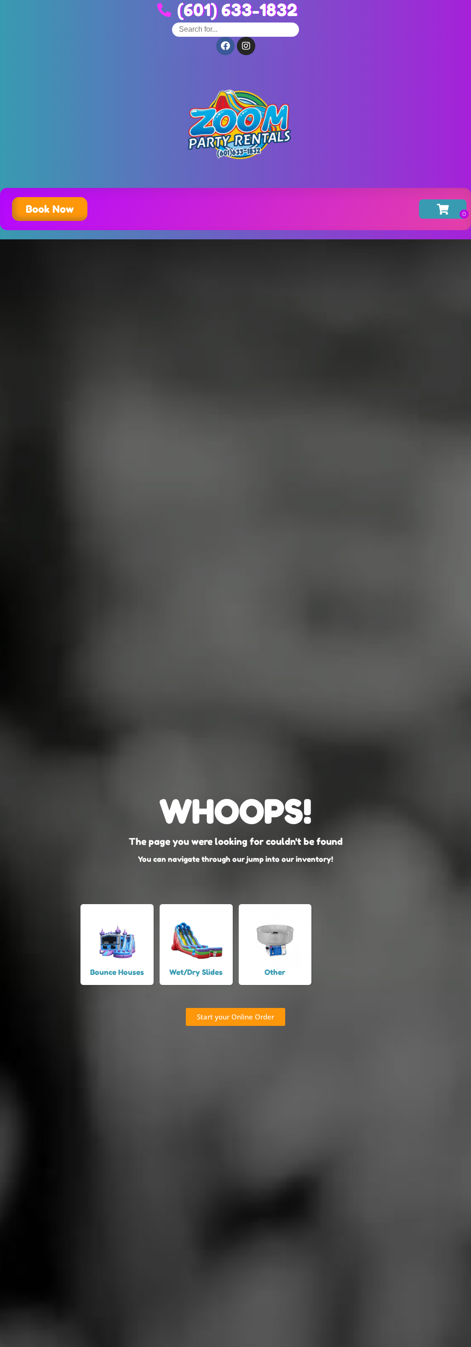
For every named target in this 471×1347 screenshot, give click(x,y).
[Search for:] (235, 29)
